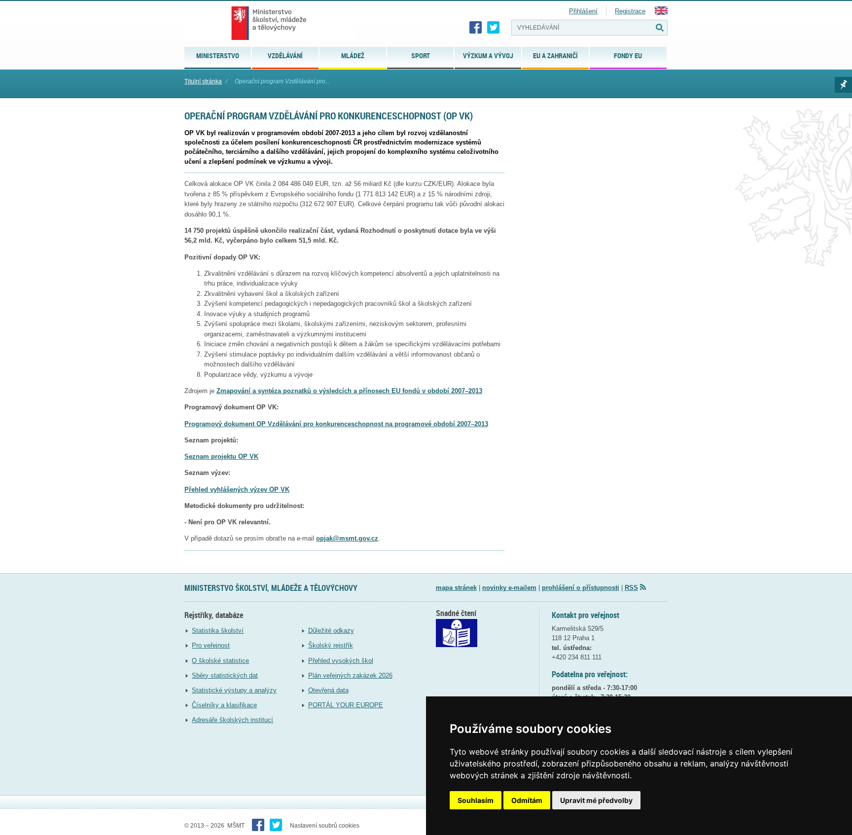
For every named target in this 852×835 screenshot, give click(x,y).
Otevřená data (328, 690)
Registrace (630, 11)
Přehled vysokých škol (340, 660)
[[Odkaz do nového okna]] (456, 645)
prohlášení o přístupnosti (580, 587)
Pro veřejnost (211, 645)
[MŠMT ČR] (269, 23)
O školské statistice (220, 660)
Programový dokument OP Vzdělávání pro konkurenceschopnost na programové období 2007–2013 (336, 424)
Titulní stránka (203, 81)
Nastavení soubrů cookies (324, 826)
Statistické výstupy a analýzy (234, 690)
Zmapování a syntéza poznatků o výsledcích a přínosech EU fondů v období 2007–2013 (349, 391)
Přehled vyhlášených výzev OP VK (236, 489)
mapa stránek (456, 587)
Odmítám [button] (526, 800)
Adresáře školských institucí (232, 720)
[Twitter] (493, 27)
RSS (631, 587)
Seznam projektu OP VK (221, 456)
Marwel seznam (843, 85)
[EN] (661, 12)
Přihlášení (583, 11)
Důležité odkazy (331, 630)
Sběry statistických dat (225, 675)
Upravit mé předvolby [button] (596, 800)
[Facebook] (475, 27)
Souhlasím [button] (476, 800)
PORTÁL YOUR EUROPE (345, 705)
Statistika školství (218, 630)
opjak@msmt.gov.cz (347, 538)
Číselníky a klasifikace (224, 705)
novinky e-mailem (509, 587)
